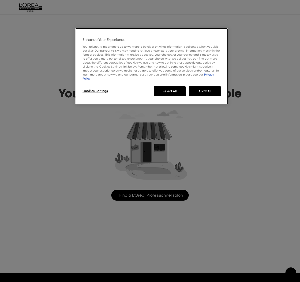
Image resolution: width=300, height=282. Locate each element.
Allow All (205, 91)
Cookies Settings (95, 91)
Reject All (170, 91)
